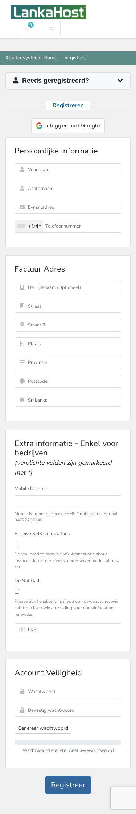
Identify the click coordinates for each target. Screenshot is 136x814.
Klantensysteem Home (31, 57)
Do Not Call (27, 580)
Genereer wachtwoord (43, 728)
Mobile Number (31, 488)
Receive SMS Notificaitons (42, 534)
